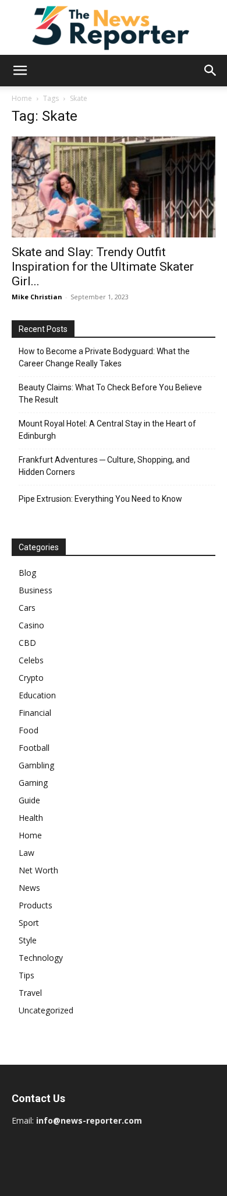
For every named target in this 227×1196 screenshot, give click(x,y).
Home (22, 98)
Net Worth (38, 870)
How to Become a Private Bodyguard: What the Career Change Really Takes (104, 357)
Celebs (31, 660)
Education (37, 695)
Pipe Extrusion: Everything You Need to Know (100, 498)
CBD (27, 642)
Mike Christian (37, 296)
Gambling (36, 765)
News (29, 887)
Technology (41, 957)
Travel (30, 992)
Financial (35, 712)
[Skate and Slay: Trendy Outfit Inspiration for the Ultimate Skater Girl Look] (113, 187)
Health (31, 817)
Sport (29, 922)
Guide (29, 800)
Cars (27, 607)
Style (28, 940)
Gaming (33, 782)
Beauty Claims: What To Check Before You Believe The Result (110, 393)
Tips (26, 975)
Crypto (31, 677)
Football (34, 747)
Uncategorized (46, 1010)
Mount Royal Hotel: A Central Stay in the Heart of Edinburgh (107, 429)
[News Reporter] (113, 27)
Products (35, 905)
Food (28, 730)
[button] (19, 70)
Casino (31, 625)
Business (35, 590)
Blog (27, 572)
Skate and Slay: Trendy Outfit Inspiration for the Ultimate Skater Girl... (103, 266)
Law (26, 852)
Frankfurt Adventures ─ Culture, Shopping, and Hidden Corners (104, 466)
